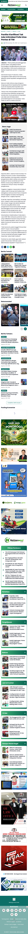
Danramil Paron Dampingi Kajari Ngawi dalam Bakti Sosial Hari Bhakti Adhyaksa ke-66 (9, 340)
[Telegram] (8, 247)
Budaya (3, 9)
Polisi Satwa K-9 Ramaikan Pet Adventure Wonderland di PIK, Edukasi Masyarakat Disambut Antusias (7, 280)
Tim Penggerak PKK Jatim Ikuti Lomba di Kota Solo (17, 718)
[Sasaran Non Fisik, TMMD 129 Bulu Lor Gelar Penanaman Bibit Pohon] (5, 629)
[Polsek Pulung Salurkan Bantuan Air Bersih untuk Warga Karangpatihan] (5, 666)
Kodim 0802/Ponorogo (8, 347)
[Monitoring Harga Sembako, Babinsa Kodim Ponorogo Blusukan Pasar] (24, 393)
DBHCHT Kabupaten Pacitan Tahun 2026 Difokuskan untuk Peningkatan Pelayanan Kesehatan (16, 749)
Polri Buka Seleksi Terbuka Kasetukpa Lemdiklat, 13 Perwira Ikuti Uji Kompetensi (9, 373)
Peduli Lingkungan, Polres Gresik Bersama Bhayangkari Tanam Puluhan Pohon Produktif (17, 642)
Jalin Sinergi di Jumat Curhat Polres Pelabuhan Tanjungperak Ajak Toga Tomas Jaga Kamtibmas (17, 688)
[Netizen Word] (14, 5)
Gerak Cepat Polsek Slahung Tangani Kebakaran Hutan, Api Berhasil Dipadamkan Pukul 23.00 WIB (15, 582)
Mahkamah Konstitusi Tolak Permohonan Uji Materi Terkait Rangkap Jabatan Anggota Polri (16, 159)
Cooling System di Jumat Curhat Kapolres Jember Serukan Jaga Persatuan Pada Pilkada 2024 (17, 695)
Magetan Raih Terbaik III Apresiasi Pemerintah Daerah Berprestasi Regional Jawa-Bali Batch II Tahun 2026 (10, 383)
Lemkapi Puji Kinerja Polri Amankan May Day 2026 (16, 166)
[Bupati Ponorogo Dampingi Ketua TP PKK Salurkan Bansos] (5, 734)
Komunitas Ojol (6, 358)
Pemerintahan (11, 9)
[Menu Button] (2, 5)
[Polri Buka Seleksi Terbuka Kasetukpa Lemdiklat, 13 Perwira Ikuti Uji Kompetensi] (24, 371)
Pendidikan (21, 9)
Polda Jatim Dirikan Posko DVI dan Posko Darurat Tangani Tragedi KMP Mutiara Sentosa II (17, 604)
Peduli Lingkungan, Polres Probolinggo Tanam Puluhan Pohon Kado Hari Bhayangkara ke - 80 (17, 635)
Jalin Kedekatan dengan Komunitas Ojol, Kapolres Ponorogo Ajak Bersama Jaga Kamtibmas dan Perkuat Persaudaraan (10, 362)
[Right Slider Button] (26, 9)
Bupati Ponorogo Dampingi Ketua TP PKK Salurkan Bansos (16, 733)
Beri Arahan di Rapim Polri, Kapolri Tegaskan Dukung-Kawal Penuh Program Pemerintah (20, 265)
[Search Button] (25, 5)
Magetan (4, 380)
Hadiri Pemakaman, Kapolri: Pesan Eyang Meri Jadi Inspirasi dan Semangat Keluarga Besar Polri (17, 131)
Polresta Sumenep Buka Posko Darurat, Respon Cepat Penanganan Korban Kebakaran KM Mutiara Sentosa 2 (16, 611)
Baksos (4, 337)
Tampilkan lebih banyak (14, 402)
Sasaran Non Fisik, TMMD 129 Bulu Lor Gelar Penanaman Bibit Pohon (17, 628)
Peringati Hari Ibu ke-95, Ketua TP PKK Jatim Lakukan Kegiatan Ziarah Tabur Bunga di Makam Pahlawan (17, 726)
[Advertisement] (14, 920)
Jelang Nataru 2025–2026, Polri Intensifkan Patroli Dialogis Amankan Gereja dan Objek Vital (6, 265)
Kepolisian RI (5, 369)
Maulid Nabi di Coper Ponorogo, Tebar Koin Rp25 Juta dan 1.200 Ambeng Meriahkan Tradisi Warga (15, 571)
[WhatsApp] (11, 247)
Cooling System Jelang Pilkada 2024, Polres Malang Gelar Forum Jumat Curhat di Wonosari (16, 702)
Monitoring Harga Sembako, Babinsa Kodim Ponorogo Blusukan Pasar (9, 394)
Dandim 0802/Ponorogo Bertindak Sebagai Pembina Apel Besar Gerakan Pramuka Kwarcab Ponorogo (10, 351)
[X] (5, 247)
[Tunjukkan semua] (25, 592)
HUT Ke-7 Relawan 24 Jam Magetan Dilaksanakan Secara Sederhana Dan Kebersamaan (14, 577)
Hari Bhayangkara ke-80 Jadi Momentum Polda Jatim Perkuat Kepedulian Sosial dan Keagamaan (17, 672)
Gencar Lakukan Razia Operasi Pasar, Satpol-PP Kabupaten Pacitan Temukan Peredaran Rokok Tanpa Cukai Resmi (17, 756)
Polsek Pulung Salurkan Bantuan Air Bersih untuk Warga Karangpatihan (16, 665)
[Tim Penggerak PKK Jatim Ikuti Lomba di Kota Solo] (5, 720)
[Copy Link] (13, 247)
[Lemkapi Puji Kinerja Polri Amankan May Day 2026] (5, 167)
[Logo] (14, 899)
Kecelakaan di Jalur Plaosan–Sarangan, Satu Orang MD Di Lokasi (14, 565)
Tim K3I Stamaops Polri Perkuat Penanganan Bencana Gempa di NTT (15, 553)
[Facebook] (2, 247)
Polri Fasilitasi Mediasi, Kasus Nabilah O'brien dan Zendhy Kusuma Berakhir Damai (17, 145)
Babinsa (4, 390)
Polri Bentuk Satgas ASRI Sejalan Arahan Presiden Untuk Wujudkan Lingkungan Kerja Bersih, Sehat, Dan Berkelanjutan (17, 152)
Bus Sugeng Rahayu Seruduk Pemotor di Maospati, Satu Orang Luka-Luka (14, 559)
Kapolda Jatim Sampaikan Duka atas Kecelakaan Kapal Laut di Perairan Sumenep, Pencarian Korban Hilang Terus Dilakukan (17, 597)
